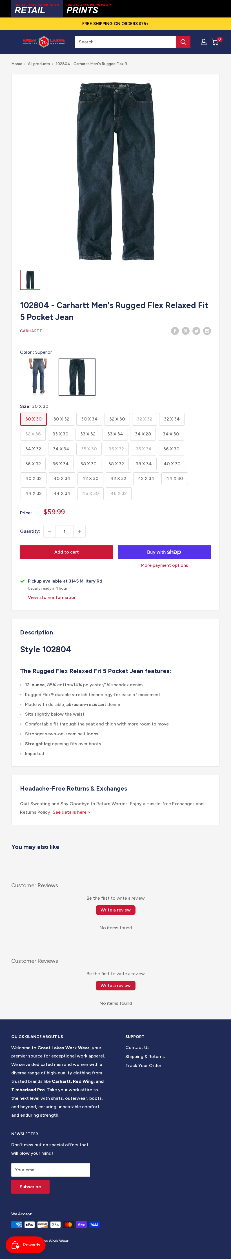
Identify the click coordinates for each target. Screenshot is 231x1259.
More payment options (164, 565)
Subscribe (30, 1186)
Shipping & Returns (145, 1056)
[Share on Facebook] (175, 330)
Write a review (116, 910)
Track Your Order (143, 1065)
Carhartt (31, 331)
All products (39, 63)
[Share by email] (207, 330)
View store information (52, 597)
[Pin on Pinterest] (186, 330)
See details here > (71, 812)
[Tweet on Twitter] (196, 330)
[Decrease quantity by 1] (49, 531)
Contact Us (137, 1047)
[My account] (203, 42)
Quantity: (30, 531)
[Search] (183, 42)
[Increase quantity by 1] (79, 531)
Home (16, 63)
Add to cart (66, 552)
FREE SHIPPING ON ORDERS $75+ (115, 23)
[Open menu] (14, 42)
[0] (215, 42)
